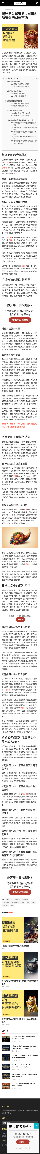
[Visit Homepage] (20, 3)
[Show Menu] (3, 3)
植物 (27, 564)
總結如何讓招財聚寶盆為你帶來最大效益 (20, 120)
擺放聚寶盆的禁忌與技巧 (21, 106)
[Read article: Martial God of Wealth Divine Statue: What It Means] (6, 1076)
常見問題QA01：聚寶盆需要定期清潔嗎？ (24, 124)
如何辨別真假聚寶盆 (19, 96)
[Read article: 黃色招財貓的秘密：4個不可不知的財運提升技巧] (20, 1003)
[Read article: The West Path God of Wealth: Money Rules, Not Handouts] (6, 1057)
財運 (33, 902)
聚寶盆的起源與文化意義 (21, 84)
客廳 (15, 476)
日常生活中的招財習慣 (14, 111)
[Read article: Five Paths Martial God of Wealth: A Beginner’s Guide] (6, 1039)
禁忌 (25, 509)
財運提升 (5, 906)
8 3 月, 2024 (6, 949)
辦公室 (24, 794)
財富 (8, 162)
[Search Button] (37, 3)
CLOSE (36, 1126)
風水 (23, 266)
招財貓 (7, 690)
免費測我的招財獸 (20, 320)
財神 (28, 902)
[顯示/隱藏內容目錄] (35, 78)
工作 (22, 708)
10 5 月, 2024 (6, 1025)
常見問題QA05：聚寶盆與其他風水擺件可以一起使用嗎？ (25, 142)
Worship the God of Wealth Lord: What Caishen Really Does (23, 1066)
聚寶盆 (4, 168)
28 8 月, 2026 (16, 1041)
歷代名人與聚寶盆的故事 (21, 86)
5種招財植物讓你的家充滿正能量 (15, 945)
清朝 (12, 240)
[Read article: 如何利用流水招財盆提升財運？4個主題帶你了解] (20, 965)
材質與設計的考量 (19, 94)
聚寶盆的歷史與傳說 (13, 82)
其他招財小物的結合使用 (21, 115)
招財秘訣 (25, 899)
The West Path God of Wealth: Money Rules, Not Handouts (25, 1056)
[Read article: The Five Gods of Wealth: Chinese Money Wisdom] (6, 1086)
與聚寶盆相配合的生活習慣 (21, 113)
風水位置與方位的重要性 (21, 103)
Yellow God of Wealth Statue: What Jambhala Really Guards (24, 1047)
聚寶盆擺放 (15, 902)
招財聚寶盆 (6, 902)
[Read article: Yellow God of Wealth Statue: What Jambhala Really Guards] (6, 1048)
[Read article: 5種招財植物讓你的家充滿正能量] (20, 930)
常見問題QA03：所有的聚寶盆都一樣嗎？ (24, 133)
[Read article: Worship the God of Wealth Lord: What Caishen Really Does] (6, 1067)
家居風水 (17, 899)
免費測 (20, 619)
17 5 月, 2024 (6, 987)
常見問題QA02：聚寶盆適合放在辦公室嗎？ (25, 128)
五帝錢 (9, 237)
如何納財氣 (9, 10)
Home (3, 10)
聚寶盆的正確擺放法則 (14, 101)
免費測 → (23, 1142)
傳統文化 (9, 899)
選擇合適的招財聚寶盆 (14, 91)
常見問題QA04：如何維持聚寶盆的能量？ (24, 137)
